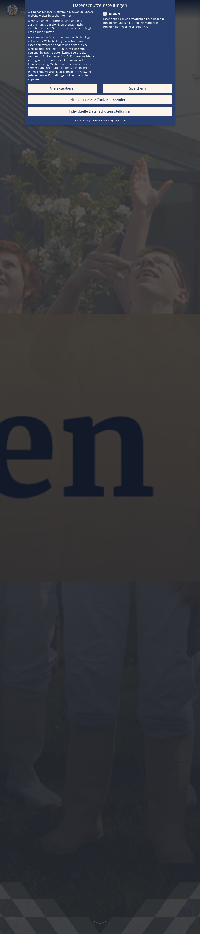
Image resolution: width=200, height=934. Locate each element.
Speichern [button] (137, 88)
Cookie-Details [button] (81, 120)
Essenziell (114, 13)
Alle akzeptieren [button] (63, 88)
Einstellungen (57, 75)
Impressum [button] (120, 120)
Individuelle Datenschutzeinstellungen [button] (100, 111)
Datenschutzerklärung (42, 72)
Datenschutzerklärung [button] (101, 120)
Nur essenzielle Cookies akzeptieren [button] (100, 99)
